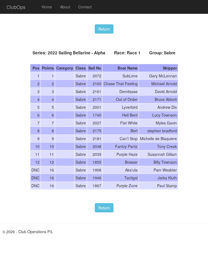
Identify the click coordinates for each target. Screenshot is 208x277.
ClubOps (15, 6)
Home (47, 6)
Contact (85, 6)
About (65, 6)
